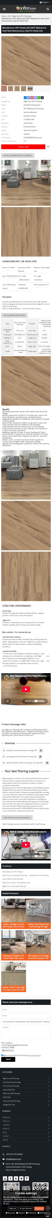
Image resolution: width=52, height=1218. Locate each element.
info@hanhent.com (13, 1159)
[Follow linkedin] (16, 1178)
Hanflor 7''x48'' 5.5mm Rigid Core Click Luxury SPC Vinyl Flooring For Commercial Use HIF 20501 (14, 988)
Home (4, 16)
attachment (9, 1050)
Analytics (21, 1213)
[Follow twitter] (21, 1178)
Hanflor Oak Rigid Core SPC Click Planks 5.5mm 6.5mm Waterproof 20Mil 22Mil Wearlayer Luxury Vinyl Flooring (13, 925)
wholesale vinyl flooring (39, 875)
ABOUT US (6, 1121)
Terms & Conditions (34, 1055)
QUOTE (5, 1140)
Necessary (11, 1213)
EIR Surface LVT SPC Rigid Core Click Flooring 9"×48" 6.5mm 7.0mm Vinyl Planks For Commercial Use (38, 957)
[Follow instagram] (27, 1178)
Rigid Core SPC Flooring (21, 16)
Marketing (43, 1213)
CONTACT (6, 1136)
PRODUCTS (7, 1118)
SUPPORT (6, 1125)
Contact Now (23, 147)
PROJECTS (6, 1129)
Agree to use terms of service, (22, 1055)
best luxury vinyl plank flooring (14, 875)
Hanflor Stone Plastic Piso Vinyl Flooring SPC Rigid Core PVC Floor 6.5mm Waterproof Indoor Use (38, 925)
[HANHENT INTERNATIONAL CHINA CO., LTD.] (26, 9)
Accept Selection (26, 1208)
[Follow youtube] (5, 1178)
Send (8, 1059)
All (9, 16)
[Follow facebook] (10, 1178)
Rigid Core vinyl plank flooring (14, 886)
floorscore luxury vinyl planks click (16, 883)
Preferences (32, 1213)
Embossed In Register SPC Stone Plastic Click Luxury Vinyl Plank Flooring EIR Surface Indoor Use (13, 957)
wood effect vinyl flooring (12, 879)
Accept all (39, 1208)
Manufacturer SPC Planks (12, 872)
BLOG (5, 1132)
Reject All (12, 1208)
